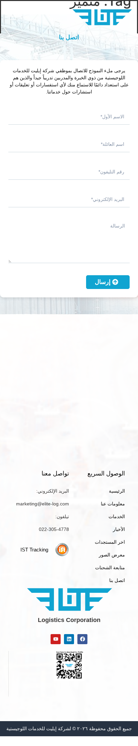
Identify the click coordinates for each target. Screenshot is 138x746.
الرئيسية (117, 491)
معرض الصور (112, 554)
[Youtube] (56, 639)
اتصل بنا (117, 580)
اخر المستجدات (110, 542)
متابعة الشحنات (110, 567)
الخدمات (117, 516)
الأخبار (119, 529)
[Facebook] (82, 639)
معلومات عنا (113, 503)
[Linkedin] (69, 639)
